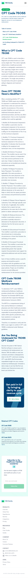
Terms (4, 564)
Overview (5, 509)
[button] (25, 3)
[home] (7, 3)
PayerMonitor (6, 514)
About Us (5, 539)
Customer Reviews (8, 544)
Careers (5, 541)
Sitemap (14, 570)
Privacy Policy (6, 562)
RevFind (5, 516)
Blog (4, 528)
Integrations (6, 519)
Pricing (4, 521)
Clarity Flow (6, 512)
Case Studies (6, 530)
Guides (4, 532)
